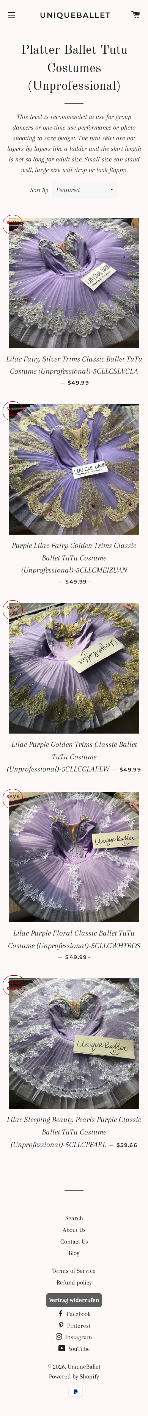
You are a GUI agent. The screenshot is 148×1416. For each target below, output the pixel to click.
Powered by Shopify (74, 1376)
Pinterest (78, 1325)
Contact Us (74, 1241)
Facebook (78, 1313)
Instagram (78, 1337)
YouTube (78, 1348)
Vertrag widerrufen (74, 1299)
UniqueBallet (74, 15)
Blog (74, 1252)
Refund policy (74, 1282)
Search (74, 1218)
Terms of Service (74, 1270)
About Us (74, 1229)
